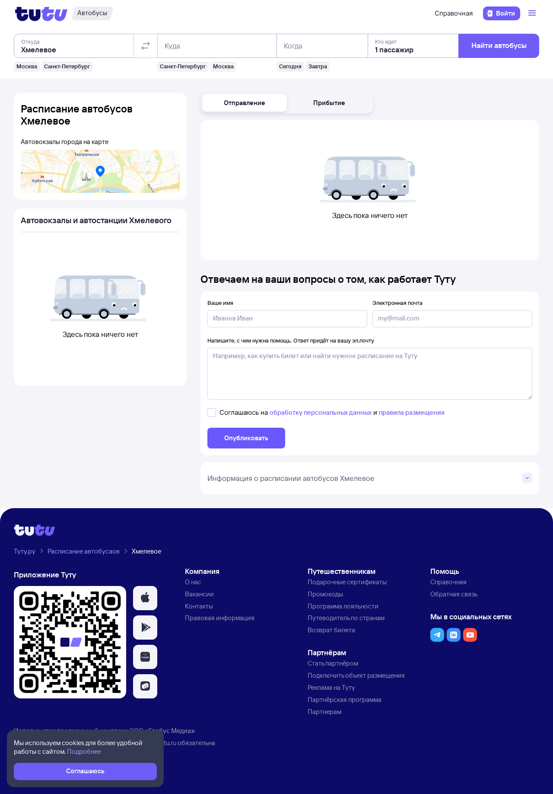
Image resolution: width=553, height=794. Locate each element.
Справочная (454, 13)
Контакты (199, 606)
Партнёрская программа (344, 699)
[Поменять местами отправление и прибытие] (145, 46)
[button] (244, 103)
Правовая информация (219, 618)
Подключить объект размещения (356, 675)
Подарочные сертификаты (347, 582)
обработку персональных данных (321, 412)
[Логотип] (41, 13)
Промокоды (325, 594)
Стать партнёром (333, 663)
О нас (193, 582)
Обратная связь (453, 594)
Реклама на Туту (331, 687)
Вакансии (199, 594)
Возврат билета (331, 630)
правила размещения (412, 412)
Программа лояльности (343, 606)
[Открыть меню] (533, 13)
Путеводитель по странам (346, 618)
